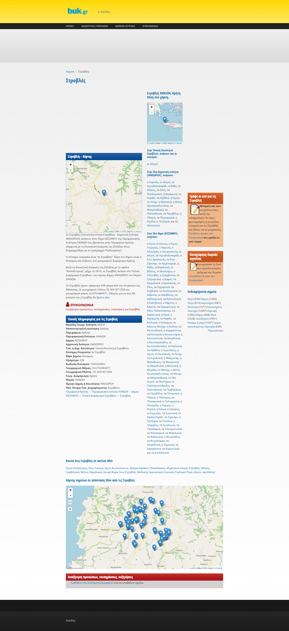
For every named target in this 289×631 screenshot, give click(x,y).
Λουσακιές (164, 354)
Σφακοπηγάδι (155, 417)
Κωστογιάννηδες (156, 346)
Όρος (191, 303)
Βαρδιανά (163, 267)
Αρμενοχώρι (169, 263)
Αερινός (153, 182)
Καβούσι (152, 295)
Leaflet (111, 231)
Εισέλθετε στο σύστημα (84, 582)
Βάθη (173, 186)
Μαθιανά (142, 472)
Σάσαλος (174, 409)
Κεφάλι (151, 197)
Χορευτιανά (172, 448)
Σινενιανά (171, 413)
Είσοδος (105, 11)
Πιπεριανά (173, 393)
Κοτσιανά (155, 334)
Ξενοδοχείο (202, 318)
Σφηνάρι (173, 417)
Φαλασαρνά (157, 433)
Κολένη (173, 326)
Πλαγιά (151, 217)
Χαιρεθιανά (153, 444)
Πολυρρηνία (172, 401)
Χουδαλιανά (162, 452)
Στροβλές (125, 395)
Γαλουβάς (152, 275)
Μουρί (177, 373)
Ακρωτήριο (207, 303)
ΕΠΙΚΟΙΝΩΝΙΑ (150, 26)
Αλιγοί (154, 163)
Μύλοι (84, 472)
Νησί (213, 314)
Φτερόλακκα (157, 440)
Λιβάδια (164, 197)
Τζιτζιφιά (164, 221)
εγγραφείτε (107, 582)
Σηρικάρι (155, 413)
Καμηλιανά (95, 472)
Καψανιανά (153, 314)
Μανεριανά (172, 362)
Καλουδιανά (174, 299)
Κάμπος (169, 302)
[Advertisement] (144, 46)
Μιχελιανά (173, 468)
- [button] (71, 169)
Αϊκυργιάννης (170, 251)
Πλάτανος (164, 397)
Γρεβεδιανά (72, 472)
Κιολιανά (152, 322)
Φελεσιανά (153, 225)
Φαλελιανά (175, 433)
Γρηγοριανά (154, 279)
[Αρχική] (77, 11)
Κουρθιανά (173, 338)
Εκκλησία (193, 307)
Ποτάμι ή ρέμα (196, 322)
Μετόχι (165, 369)
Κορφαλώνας (173, 330)
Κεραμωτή (171, 194)
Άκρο (191, 299)
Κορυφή (212, 310)
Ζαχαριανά (163, 287)
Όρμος (205, 299)
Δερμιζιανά (153, 283)
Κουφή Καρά (110, 472)
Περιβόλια (173, 213)
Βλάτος (151, 190)
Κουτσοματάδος (158, 342)
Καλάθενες (167, 295)
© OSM (123, 231)
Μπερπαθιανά (155, 209)
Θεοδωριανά (154, 194)
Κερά (166, 314)
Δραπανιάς (169, 283)
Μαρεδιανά (157, 365)
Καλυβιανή (155, 302)
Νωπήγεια (165, 381)
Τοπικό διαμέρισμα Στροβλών (99, 395)
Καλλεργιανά (154, 299)
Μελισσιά (166, 201)
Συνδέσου (194, 233)
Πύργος (166, 405)
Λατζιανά (176, 346)
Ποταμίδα (152, 405)
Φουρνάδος (173, 436)
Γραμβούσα (168, 275)
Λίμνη (176, 197)
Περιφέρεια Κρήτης (77, 391)
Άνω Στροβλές (127, 472)
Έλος (163, 190)
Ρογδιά (151, 221)
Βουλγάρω (166, 271)
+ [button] (71, 164)
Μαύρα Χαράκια (139, 468)
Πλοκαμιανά (167, 217)
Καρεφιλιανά (168, 306)
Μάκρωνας (172, 358)
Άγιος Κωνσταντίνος (116, 468)
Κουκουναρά (172, 334)
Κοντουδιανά (154, 330)
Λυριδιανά (156, 358)
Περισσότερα (215, 330)
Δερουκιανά (156, 472)
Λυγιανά (169, 472)
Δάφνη (168, 279)
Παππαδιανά (154, 213)
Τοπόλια (167, 421)
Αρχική (70, 71)
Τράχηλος (152, 425)
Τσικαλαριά (153, 429)
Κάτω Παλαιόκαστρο (159, 310)
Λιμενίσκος (169, 350)
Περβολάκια (174, 389)
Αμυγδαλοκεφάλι (157, 186)
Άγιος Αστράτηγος (76, 468)
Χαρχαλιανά (154, 448)
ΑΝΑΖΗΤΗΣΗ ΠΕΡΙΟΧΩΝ (94, 26)
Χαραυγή (169, 444)
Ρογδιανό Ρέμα (183, 472)
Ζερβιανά (152, 290)
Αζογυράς (152, 251)
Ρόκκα (162, 409)
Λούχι (153, 201)
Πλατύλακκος (157, 468)
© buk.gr (137, 231)
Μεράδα (152, 369)
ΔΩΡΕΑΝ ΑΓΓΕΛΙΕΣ (125, 26)
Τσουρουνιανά (173, 429)
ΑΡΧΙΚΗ (70, 26)
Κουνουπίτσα (155, 338)
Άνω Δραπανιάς (156, 259)
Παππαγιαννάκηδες (158, 385)
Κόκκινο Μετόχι (156, 326)
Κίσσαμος (166, 322)
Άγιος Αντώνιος (158, 243)
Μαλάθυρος (154, 362)
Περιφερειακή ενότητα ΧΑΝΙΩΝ (110, 391)
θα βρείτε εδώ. (101, 297)
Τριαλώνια (169, 425)
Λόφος (199, 314)
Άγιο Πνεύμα (95, 468)
